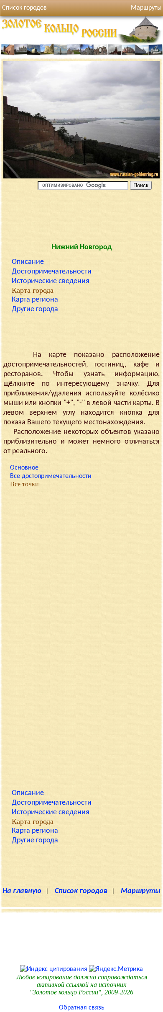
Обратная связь (81, 1007)
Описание (28, 262)
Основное (24, 468)
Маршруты (140, 891)
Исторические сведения (50, 281)
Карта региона (35, 300)
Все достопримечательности (51, 476)
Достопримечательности (52, 272)
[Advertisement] (81, 214)
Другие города (35, 309)
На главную (22, 891)
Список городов (24, 8)
